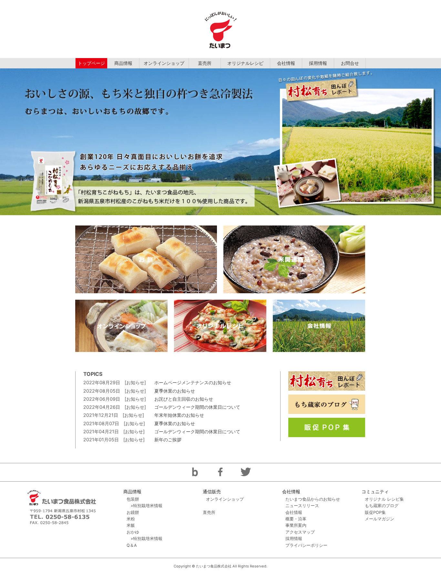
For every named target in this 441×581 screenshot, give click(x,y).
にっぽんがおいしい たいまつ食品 (220, 29)
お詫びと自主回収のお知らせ (183, 399)
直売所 (204, 63)
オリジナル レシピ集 (384, 499)
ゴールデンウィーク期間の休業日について (197, 407)
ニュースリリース (302, 505)
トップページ (91, 63)
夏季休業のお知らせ (174, 391)
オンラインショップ (164, 63)
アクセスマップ (300, 532)
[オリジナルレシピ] (220, 326)
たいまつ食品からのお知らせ (312, 499)
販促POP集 (375, 512)
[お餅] (146, 259)
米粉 (131, 518)
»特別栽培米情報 (146, 505)
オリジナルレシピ (245, 63)
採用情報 (318, 63)
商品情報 (123, 63)
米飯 (131, 525)
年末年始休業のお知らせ (179, 415)
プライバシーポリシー (306, 545)
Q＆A (132, 545)
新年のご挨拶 (167, 439)
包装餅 (133, 499)
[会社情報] (319, 326)
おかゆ (133, 532)
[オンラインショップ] (121, 326)
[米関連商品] (294, 259)
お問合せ (350, 63)
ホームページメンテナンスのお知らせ (192, 382)
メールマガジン (379, 518)
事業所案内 (295, 525)
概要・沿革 (295, 518)
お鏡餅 (133, 512)
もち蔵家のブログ (381, 505)
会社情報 (286, 63)
